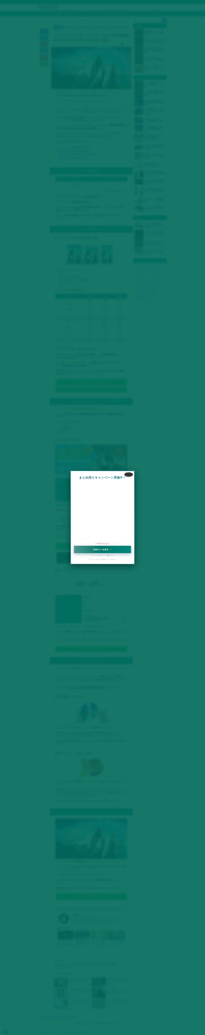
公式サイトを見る (102, 549)
